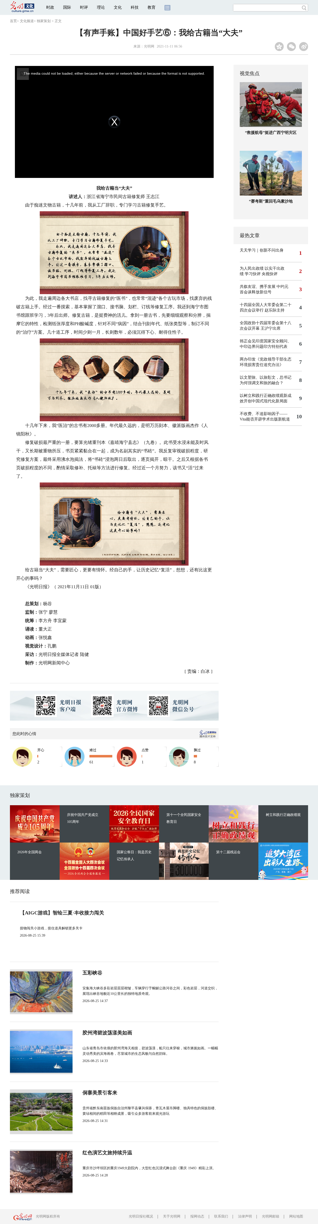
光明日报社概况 (141, 1216)
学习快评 (253, 274)
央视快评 (270, 274)
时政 (50, 7)
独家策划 (44, 21)
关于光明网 (171, 1216)
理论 (101, 7)
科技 (135, 7)
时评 (84, 7)
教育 (152, 7)
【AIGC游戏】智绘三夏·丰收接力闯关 (62, 912)
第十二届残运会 (228, 852)
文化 (118, 7)
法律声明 (245, 1216)
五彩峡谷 (92, 972)
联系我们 (221, 1216)
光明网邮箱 (270, 1216)
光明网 (149, 46)
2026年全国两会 (29, 852)
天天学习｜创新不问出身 (261, 250)
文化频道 (27, 21)
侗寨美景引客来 (99, 1092)
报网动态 (197, 1216)
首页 (13, 21)
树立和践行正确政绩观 (283, 815)
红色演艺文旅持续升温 (107, 1152)
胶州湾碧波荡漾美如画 (107, 1032)
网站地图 (296, 1216)
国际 (67, 7)
